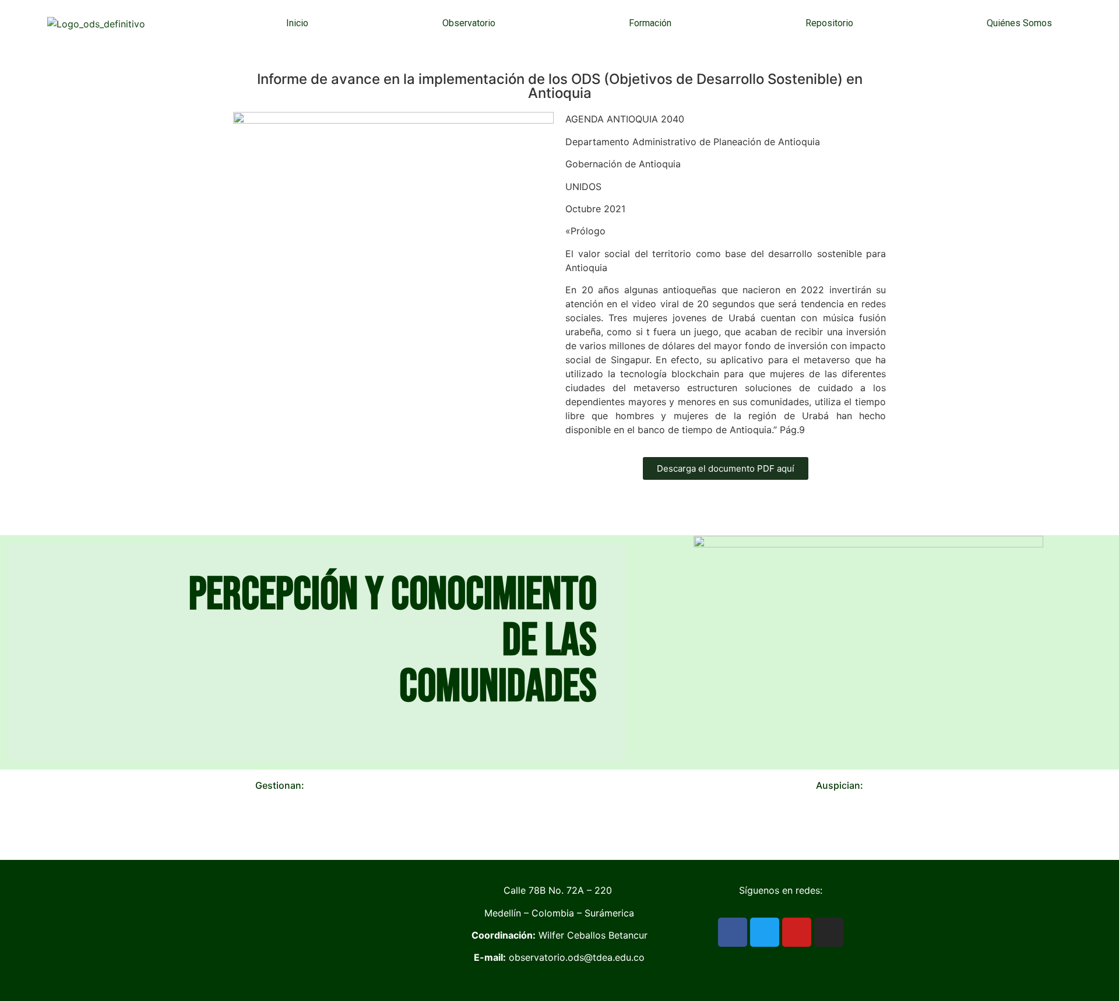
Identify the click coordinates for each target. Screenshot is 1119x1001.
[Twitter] (764, 932)
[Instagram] (828, 932)
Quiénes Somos (1019, 23)
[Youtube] (796, 932)
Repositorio (829, 23)
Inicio (297, 23)
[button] (17, 824)
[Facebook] (732, 932)
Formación (650, 23)
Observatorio (468, 23)
